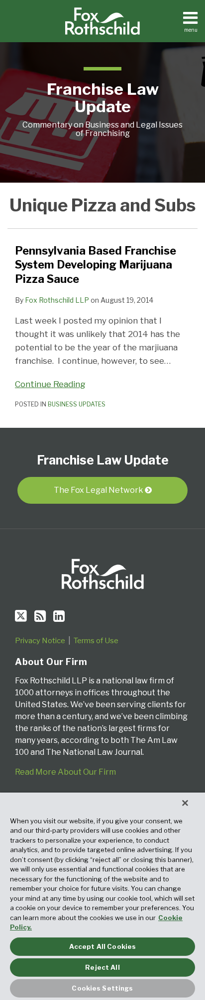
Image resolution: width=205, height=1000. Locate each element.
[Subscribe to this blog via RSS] (40, 616)
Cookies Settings (102, 988)
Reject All (102, 967)
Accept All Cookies (102, 946)
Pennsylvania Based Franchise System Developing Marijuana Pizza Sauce (95, 264)
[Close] (185, 803)
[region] (102, 896)
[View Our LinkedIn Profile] (59, 616)
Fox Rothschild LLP (57, 300)
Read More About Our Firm (65, 772)
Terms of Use (96, 640)
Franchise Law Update (103, 97)
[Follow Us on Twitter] (21, 616)
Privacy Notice (40, 640)
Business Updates (76, 404)
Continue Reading (50, 383)
